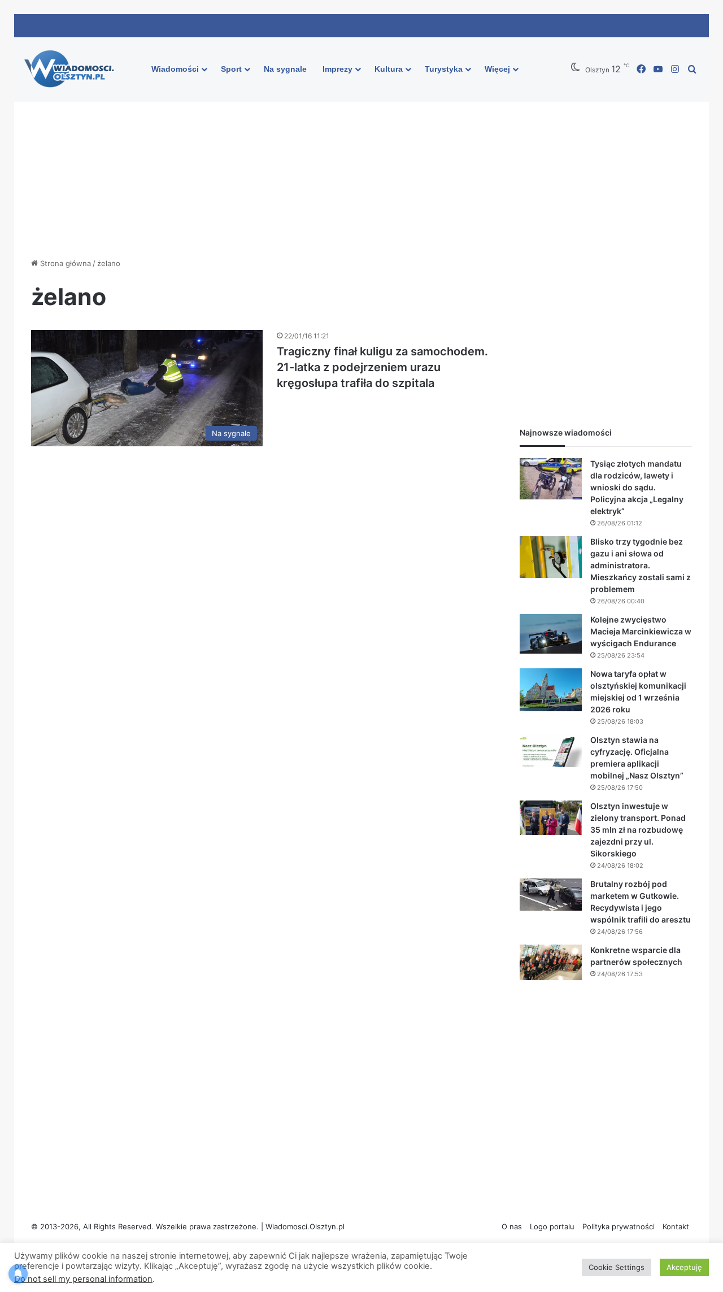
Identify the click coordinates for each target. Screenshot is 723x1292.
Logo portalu (552, 1226)
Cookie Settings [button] (616, 1267)
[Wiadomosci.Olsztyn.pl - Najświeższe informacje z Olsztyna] (72, 69)
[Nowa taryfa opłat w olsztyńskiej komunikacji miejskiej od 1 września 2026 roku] (551, 689)
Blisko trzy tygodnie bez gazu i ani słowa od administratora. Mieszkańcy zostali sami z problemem (640, 565)
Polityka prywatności (618, 1226)
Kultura (388, 68)
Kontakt (676, 1226)
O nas (512, 1226)
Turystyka (444, 68)
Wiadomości (175, 68)
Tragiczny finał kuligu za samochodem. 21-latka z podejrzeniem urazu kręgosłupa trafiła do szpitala (382, 367)
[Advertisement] (361, 161)
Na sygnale (285, 68)
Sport (231, 68)
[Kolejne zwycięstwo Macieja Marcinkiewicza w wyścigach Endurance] (551, 634)
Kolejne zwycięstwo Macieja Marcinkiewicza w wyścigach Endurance (640, 631)
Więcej (497, 68)
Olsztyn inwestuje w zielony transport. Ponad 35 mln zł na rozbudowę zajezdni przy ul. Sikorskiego (638, 829)
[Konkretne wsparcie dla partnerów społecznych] (551, 963)
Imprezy (337, 68)
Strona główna (64, 263)
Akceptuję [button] (684, 1267)
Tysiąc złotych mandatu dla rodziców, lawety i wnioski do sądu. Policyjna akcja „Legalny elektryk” (636, 487)
